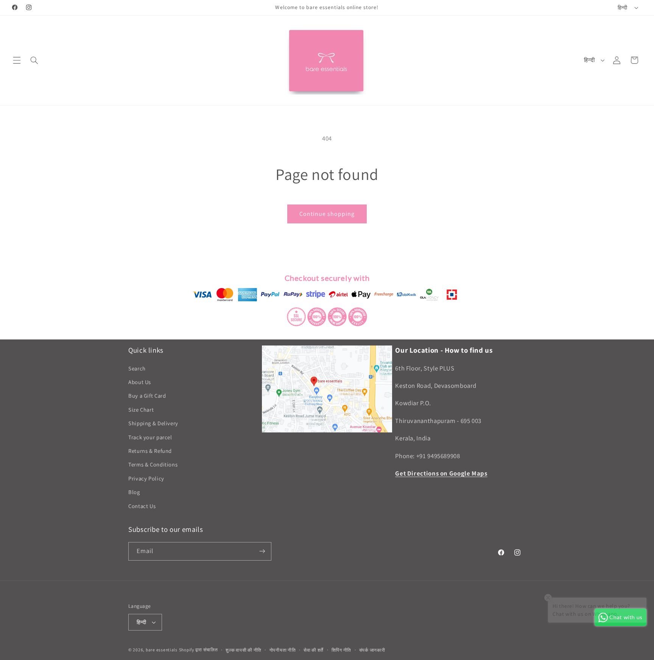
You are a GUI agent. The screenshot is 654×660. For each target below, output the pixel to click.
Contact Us (142, 506)
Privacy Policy (146, 478)
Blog (134, 492)
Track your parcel (150, 437)
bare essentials (162, 649)
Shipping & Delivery (153, 423)
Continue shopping (327, 214)
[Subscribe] (262, 551)
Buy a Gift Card (147, 396)
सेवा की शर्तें (314, 650)
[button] (16, 60)
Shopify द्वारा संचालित (198, 649)
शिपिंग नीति (341, 650)
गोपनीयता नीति (282, 650)
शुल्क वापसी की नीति (244, 650)
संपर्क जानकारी (372, 650)
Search (137, 368)
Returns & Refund (150, 450)
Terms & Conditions (153, 464)
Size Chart (141, 409)
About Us (139, 382)
